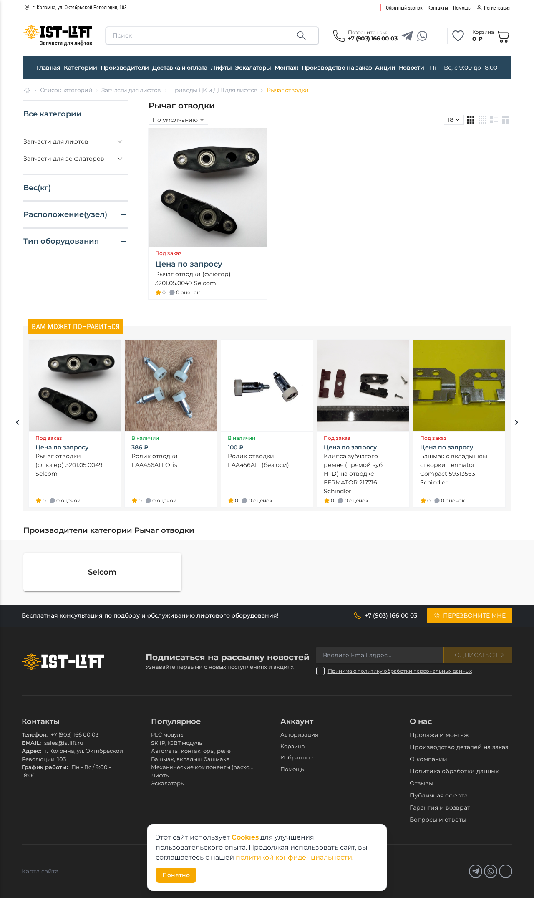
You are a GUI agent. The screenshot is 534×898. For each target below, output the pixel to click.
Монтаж (286, 67)
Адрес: (31, 750)
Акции (385, 67)
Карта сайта (40, 871)
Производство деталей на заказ (459, 747)
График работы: (45, 767)
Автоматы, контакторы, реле (191, 750)
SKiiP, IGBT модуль (176, 742)
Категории (80, 67)
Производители (125, 67)
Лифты (221, 67)
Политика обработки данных (454, 771)
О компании (428, 759)
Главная (48, 67)
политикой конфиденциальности (294, 857)
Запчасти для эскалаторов (63, 158)
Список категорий (66, 90)
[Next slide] (516, 423)
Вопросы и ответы (438, 819)
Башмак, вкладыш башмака (190, 759)
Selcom (102, 572)
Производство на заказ (337, 67)
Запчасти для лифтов (131, 90)
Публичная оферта (439, 795)
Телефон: (35, 734)
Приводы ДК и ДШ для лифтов (214, 90)
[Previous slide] (17, 423)
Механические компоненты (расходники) (210, 767)
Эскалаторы (253, 67)
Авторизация (299, 734)
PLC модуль (167, 734)
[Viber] (437, 36)
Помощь (292, 769)
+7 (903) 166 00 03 (74, 734)
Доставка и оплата (179, 67)
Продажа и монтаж (439, 735)
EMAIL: (31, 742)
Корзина (292, 746)
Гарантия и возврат (440, 807)
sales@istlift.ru (63, 742)
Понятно (176, 875)
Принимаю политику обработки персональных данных (400, 671)
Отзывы (421, 783)
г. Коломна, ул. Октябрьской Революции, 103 (80, 7)
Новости (411, 67)
